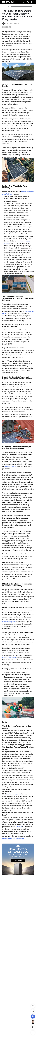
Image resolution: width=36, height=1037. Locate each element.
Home (3, 6)
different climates (11, 466)
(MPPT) (19, 827)
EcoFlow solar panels (13, 794)
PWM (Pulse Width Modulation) (13, 838)
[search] (23, 2)
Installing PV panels (9, 622)
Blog (8, 6)
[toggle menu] (32, 2)
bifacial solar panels (9, 657)
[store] (28, 2)
